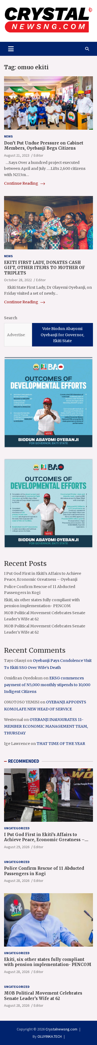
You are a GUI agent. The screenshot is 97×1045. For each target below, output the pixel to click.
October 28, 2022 (18, 279)
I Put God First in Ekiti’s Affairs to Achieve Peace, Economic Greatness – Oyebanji (44, 840)
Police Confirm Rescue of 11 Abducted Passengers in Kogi (44, 871)
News (8, 136)
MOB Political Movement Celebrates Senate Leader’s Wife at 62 (43, 996)
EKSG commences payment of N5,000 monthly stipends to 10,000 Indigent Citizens (47, 685)
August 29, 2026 (16, 846)
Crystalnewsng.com (61, 1029)
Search (10, 317)
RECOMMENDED (23, 761)
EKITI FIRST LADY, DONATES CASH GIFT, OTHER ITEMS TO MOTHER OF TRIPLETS (44, 268)
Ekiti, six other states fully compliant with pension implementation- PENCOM (47, 962)
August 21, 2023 (16, 155)
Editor (38, 155)
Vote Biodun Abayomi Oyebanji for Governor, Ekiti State (62, 334)
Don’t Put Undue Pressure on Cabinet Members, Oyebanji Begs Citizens (43, 145)
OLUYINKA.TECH (49, 1036)
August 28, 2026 (16, 880)
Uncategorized (17, 828)
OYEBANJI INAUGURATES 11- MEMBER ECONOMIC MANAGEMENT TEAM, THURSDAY (46, 726)
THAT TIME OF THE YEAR (61, 743)
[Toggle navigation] (11, 49)
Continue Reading (21, 183)
